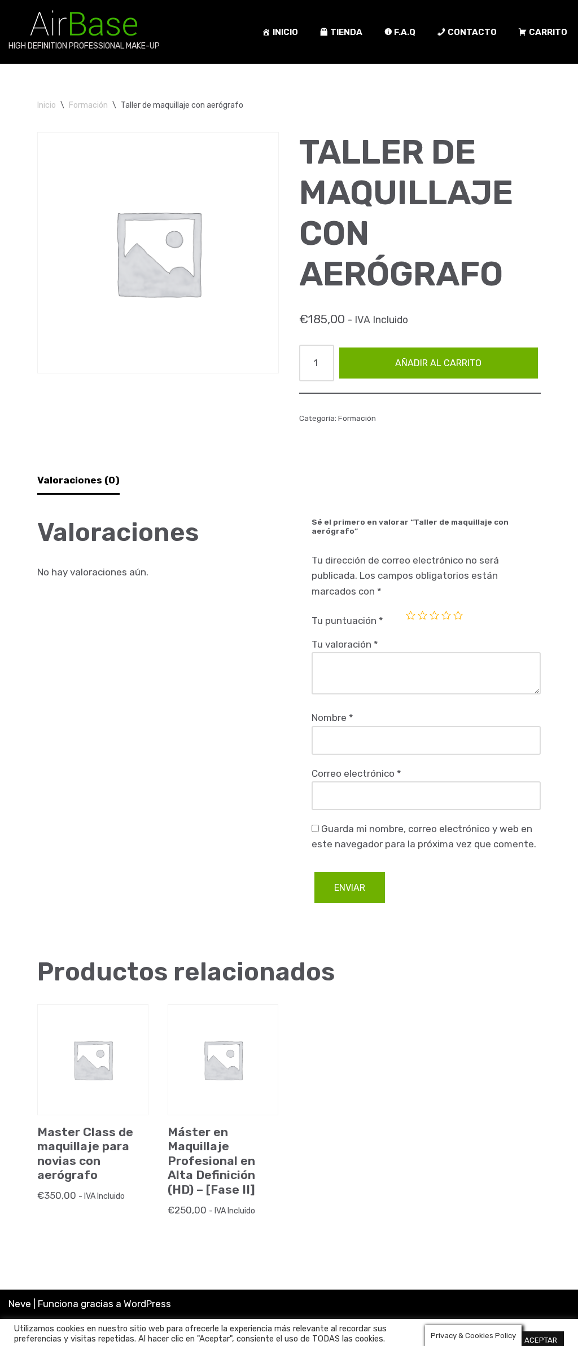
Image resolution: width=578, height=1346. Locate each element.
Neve (19, 1303)
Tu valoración (345, 644)
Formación (88, 105)
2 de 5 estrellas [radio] (422, 615)
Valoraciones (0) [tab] (78, 480)
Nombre (332, 717)
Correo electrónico (356, 773)
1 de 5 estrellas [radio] (410, 615)
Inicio (46, 105)
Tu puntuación (347, 620)
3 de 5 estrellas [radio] (434, 615)
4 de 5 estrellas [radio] (446, 615)
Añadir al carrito (438, 363)
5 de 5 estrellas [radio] (458, 615)
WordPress (147, 1303)
